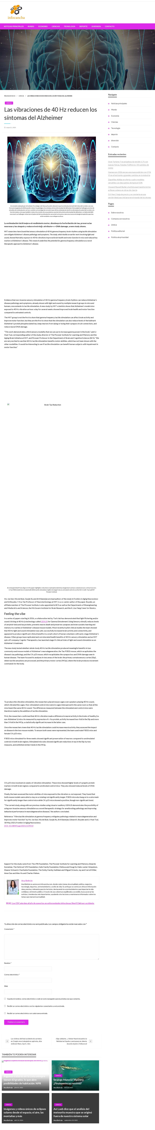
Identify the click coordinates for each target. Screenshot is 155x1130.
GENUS (44, 621)
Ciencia (21, 96)
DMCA (114, 225)
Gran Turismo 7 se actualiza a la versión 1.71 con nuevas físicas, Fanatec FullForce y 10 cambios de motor (128, 164)
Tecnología (69, 26)
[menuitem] (14, 26)
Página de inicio (9, 96)
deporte (83, 26)
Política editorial (118, 231)
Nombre (8, 963)
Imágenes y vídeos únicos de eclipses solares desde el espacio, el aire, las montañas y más (25, 1112)
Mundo (31, 26)
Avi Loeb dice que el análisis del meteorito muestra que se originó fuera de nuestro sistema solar (73, 1112)
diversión (96, 26)
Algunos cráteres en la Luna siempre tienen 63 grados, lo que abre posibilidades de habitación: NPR (24, 1080)
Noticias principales (14, 26)
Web (6, 986)
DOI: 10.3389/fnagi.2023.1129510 (18, 826)
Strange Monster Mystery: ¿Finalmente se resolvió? (69, 1081)
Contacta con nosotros (120, 219)
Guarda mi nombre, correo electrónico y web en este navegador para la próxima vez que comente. (43, 999)
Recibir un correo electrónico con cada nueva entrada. (27, 1013)
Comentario (9, 929)
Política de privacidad (119, 237)
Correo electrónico (12, 975)
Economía (43, 26)
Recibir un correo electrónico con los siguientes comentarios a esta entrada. (35, 1006)
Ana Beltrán (8, 1088)
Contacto (109, 26)
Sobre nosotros (117, 212)
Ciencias (56, 26)
